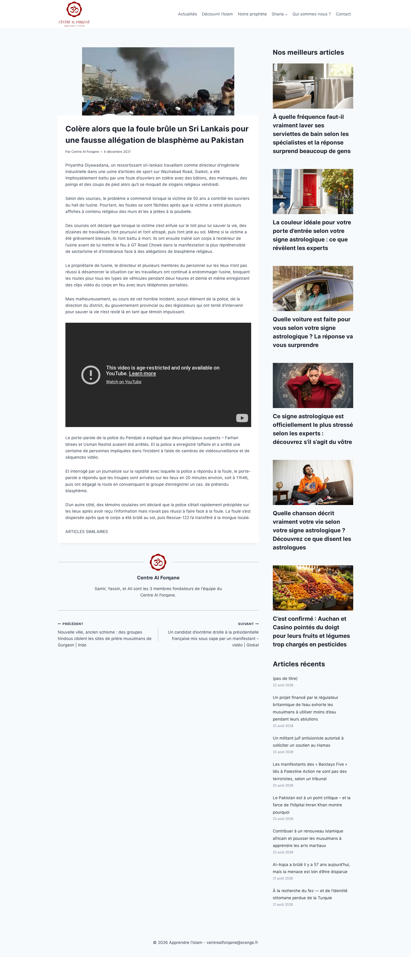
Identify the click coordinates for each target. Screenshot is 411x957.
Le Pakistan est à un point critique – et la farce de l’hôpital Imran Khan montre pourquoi (312, 805)
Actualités (187, 14)
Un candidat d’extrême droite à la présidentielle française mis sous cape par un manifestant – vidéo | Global (213, 634)
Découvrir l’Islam (217, 14)
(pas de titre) (285, 678)
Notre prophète (252, 14)
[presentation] (313, 86)
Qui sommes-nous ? (312, 14)
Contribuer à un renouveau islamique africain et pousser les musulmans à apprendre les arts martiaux (308, 838)
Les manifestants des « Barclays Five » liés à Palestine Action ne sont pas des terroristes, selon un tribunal (310, 771)
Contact (343, 14)
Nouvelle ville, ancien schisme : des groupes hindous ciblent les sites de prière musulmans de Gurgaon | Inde (105, 634)
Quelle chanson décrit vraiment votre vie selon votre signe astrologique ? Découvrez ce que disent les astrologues (312, 530)
